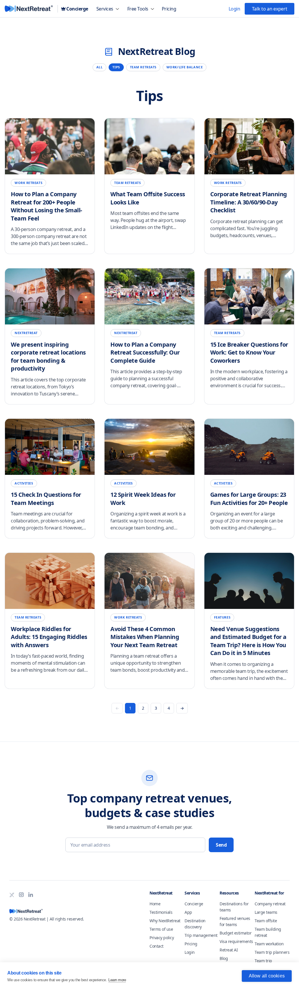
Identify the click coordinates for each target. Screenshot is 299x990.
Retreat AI (229, 950)
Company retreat (270, 903)
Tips (116, 67)
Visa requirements (236, 941)
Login (190, 952)
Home (155, 903)
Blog (224, 958)
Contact (157, 946)
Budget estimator (235, 933)
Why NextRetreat (165, 920)
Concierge (194, 903)
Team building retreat (268, 932)
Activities (24, 483)
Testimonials (161, 912)
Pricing (191, 943)
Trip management (201, 935)
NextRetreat (26, 333)
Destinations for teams (234, 907)
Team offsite (266, 920)
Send (221, 845)
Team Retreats (143, 67)
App (188, 912)
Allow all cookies (267, 975)
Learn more (117, 980)
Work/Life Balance (184, 67)
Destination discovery (195, 924)
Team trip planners (272, 952)
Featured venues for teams (235, 921)
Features (222, 617)
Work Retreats (28, 182)
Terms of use (161, 929)
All (99, 67)
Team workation (269, 943)
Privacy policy (162, 937)
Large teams (266, 912)
